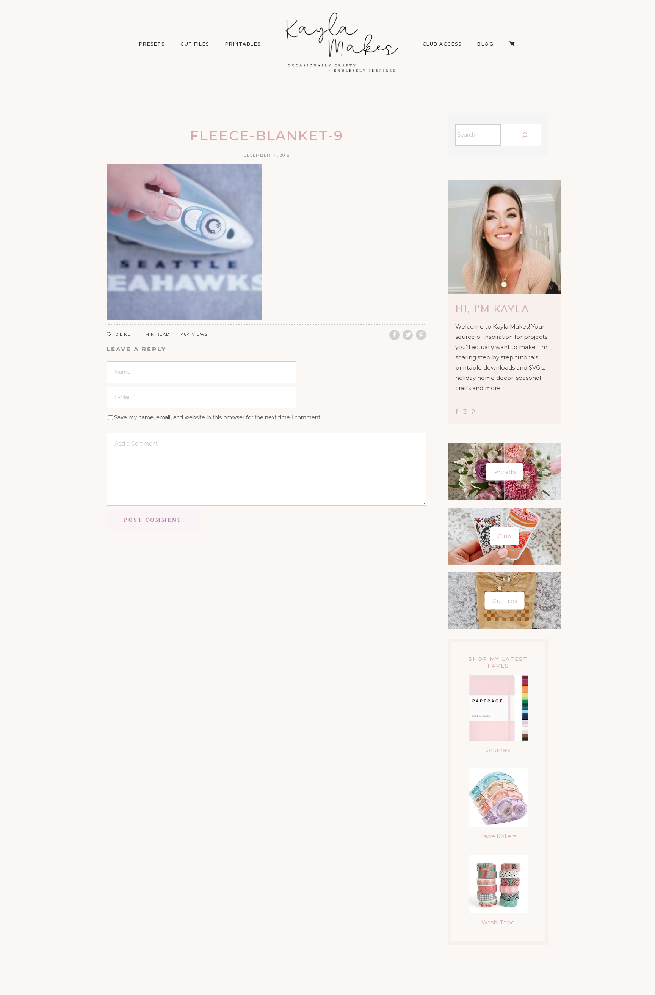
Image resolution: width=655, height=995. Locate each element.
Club (504, 536)
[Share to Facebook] (394, 335)
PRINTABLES (243, 44)
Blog (485, 44)
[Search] (523, 135)
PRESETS (152, 44)
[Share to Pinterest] (421, 335)
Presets (505, 471)
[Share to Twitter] (408, 335)
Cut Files (194, 44)
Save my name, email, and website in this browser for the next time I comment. (217, 417)
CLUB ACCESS (442, 44)
